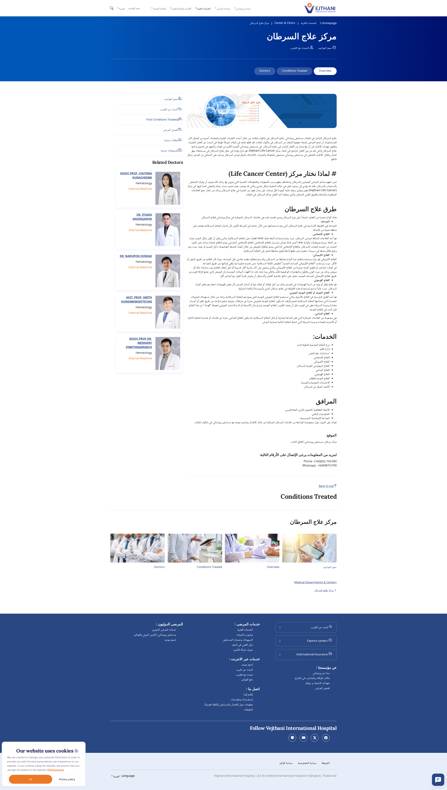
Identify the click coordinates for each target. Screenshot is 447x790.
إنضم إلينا (248, 694)
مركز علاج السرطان (324, 590)
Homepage (329, 23)
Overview (325, 71)
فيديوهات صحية (169, 150)
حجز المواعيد (134, 8)
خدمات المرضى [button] (223, 9)
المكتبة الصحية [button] (159, 9)
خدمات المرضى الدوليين (164, 630)
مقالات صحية (171, 140)
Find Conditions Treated (162, 119)
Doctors (264, 71)
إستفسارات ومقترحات (242, 699)
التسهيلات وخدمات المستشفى (238, 640)
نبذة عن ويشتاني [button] (243, 9)
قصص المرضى (170, 130)
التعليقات (248, 709)
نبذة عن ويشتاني (321, 673)
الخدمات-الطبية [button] (204, 9)
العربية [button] (122, 9)
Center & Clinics (284, 23)
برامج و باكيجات (244, 635)
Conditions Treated (294, 71)
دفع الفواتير (247, 679)
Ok (30, 779)
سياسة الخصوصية (307, 763)
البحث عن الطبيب (169, 109)
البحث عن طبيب (244, 670)
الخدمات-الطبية (308, 23)
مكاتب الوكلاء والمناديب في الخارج (312, 678)
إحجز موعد (247, 664)
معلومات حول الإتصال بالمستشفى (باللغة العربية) (229, 704)
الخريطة (326, 763)
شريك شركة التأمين (243, 650)
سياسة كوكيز (286, 763)
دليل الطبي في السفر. (242, 645)
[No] (82, 742)
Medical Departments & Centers (315, 583)
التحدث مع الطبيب (300, 48)
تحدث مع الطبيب (244, 675)
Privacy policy (67, 779)
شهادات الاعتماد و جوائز (318, 683)
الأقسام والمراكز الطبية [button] (181, 9)
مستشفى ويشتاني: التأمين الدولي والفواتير (155, 635)
